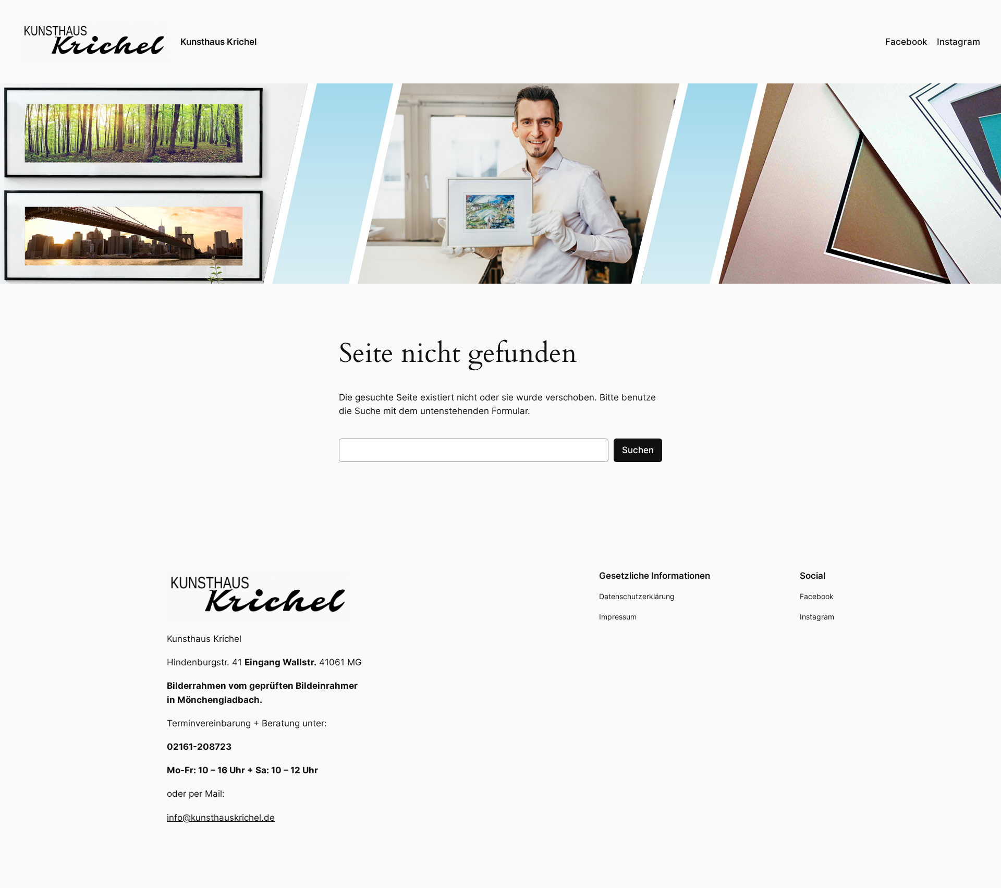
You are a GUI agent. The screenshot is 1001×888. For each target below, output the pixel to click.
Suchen (638, 450)
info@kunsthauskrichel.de (221, 817)
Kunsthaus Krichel (218, 42)
